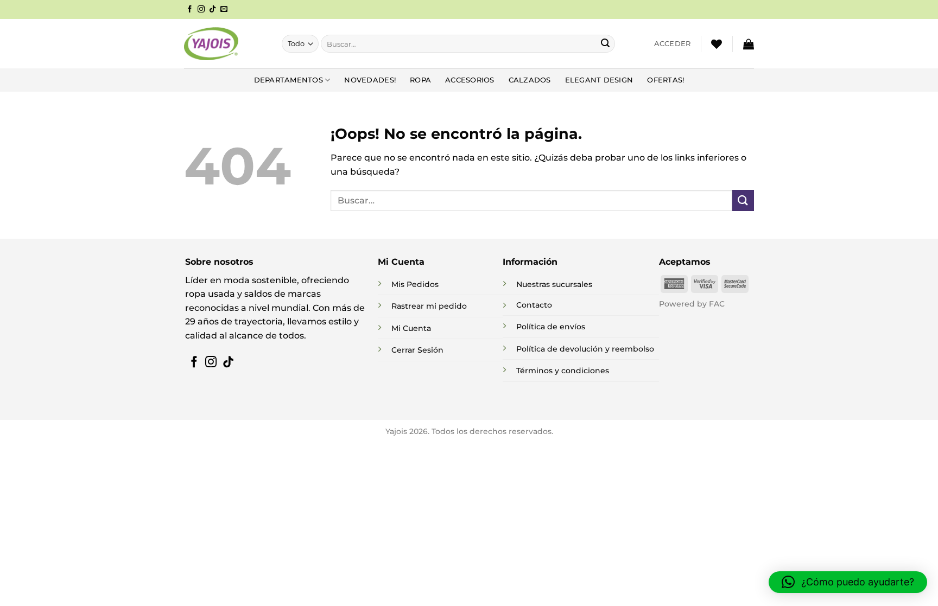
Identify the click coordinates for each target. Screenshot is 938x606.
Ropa (420, 80)
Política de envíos (550, 326)
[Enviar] (605, 44)
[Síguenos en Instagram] (201, 9)
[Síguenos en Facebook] (189, 9)
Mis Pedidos (415, 284)
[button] (672, 44)
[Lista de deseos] (716, 44)
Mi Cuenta (411, 328)
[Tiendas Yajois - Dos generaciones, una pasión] (211, 43)
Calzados (530, 80)
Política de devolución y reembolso (585, 349)
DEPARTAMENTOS (288, 80)
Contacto (534, 305)
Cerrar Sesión (417, 350)
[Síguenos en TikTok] (212, 9)
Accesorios (470, 80)
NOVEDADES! (370, 80)
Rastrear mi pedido (429, 306)
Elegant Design (599, 80)
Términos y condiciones (562, 370)
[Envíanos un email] (223, 9)
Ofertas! (665, 80)
